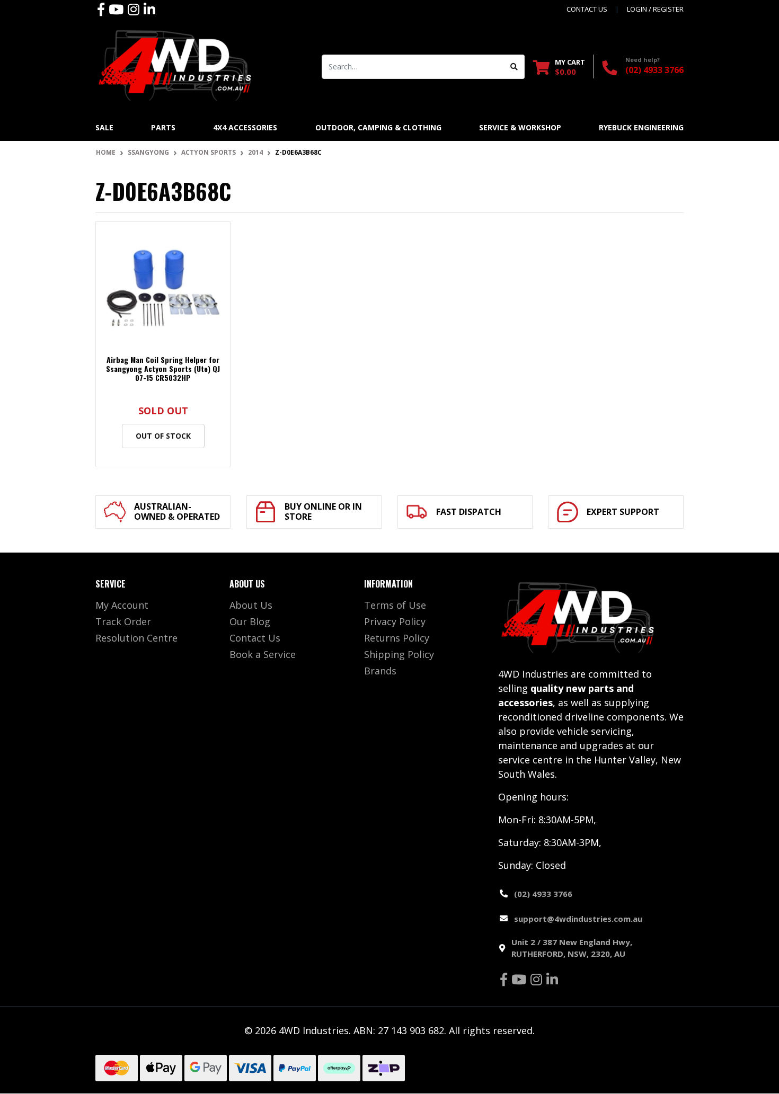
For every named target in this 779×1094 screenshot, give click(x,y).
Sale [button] (104, 127)
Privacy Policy (395, 621)
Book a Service (262, 654)
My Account (121, 605)
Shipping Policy (399, 654)
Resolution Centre (136, 638)
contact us (586, 9)
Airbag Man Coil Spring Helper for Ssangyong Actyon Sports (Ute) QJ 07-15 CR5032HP (163, 368)
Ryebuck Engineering (641, 127)
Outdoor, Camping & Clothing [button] (378, 127)
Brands (380, 670)
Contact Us (254, 638)
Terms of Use (395, 605)
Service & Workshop (520, 127)
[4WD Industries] (174, 65)
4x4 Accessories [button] (245, 127)
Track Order (123, 621)
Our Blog (249, 621)
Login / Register (655, 9)
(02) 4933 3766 (654, 70)
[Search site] (514, 67)
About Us (250, 605)
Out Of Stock (163, 436)
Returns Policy (396, 638)
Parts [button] (163, 127)
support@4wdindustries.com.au (578, 918)
